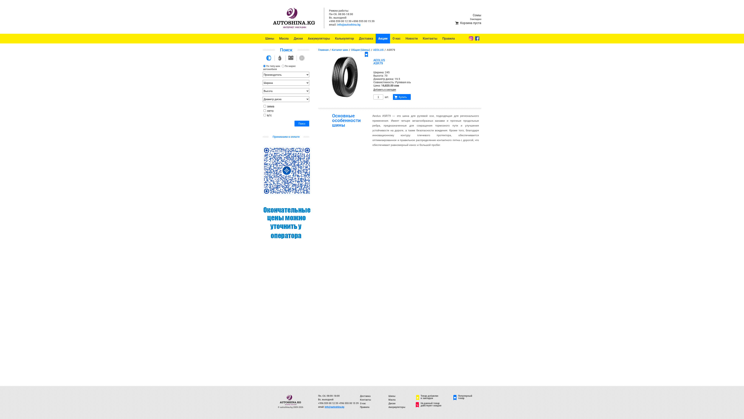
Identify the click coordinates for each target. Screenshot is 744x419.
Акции (383, 38)
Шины (269, 38)
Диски (298, 38)
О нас (396, 38)
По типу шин (273, 66)
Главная (323, 50)
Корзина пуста (470, 23)
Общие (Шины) (360, 50)
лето (270, 111)
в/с (269, 115)
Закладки (475, 19)
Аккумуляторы (319, 38)
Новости (412, 38)
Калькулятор (344, 38)
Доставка (366, 38)
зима (270, 106)
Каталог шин (340, 50)
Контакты (430, 38)
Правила (448, 38)
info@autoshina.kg (348, 24)
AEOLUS (378, 50)
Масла (284, 38)
